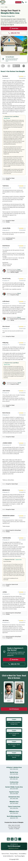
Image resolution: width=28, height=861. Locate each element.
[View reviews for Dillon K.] (4, 294)
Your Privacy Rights (20, 856)
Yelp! (12, 839)
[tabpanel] (8, 691)
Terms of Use (5, 853)
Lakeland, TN (6, 280)
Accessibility (22, 853)
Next (26, 693)
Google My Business (8, 839)
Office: (14, 825)
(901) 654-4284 (14, 774)
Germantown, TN (7, 187)
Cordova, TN (6, 247)
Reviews (2, 7)
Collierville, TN (6, 78)
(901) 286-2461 (14, 779)
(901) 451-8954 (14, 803)
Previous (1, 693)
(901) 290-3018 (14, 769)
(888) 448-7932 (15, 33)
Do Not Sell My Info (8, 856)
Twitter (19, 839)
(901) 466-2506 (14, 784)
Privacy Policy (13, 853)
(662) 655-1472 (14, 818)
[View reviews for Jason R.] (4, 383)
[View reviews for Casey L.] (4, 271)
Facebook (15, 839)
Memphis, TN (6, 230)
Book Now (15, 28)
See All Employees (14, 709)
